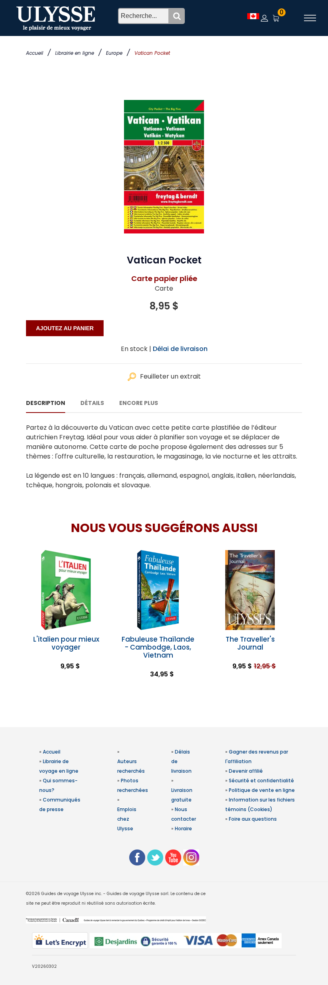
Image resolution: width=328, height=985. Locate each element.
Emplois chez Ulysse (126, 819)
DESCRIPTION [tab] (45, 403)
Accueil (34, 53)
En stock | (136, 348)
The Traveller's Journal (250, 643)
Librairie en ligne (74, 53)
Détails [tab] (92, 403)
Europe (114, 53)
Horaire (183, 828)
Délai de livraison (180, 348)
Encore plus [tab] (138, 403)
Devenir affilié (246, 771)
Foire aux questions (253, 819)
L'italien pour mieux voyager (66, 643)
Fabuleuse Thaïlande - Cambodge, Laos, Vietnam (158, 647)
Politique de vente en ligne (262, 790)
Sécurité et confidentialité (261, 780)
